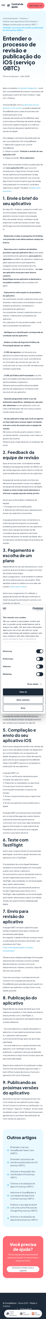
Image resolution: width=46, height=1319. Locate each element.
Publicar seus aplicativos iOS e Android (20, 21)
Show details (32, 684)
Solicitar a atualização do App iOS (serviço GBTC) (22, 1185)
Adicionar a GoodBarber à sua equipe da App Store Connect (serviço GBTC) (23, 1195)
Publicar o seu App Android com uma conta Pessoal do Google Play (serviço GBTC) (23, 1207)
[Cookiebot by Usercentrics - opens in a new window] (32, 608)
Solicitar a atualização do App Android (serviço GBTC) (24, 1218)
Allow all (23, 692)
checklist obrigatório (28, 88)
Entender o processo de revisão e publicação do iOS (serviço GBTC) (23, 28)
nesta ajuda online (18, 586)
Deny (23, 708)
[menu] (3, 5)
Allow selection (23, 700)
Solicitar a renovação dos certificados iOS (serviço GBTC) (22, 1174)
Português (25, 1309)
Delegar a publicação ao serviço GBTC (19, 24)
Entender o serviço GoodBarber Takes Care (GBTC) (22, 1150)
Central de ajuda (10, 18)
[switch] (39, 659)
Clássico (23, 18)
